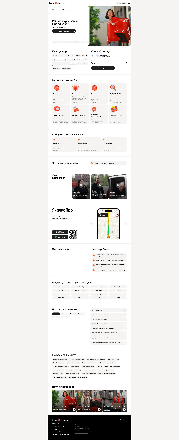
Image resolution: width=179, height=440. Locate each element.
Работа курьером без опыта (89, 363)
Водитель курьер (75, 366)
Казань (61, 290)
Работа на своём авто (58, 370)
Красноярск (118, 290)
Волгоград (118, 297)
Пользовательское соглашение (82, 428)
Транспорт (73, 314)
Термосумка (81, 314)
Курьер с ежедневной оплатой (61, 366)
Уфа (80, 294)
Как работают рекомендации (81, 432)
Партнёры (77, 426)
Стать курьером (121, 3)
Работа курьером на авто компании (96, 359)
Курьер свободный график (73, 363)
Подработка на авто (58, 373)
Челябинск (99, 290)
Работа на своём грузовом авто (105, 370)
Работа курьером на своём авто (77, 359)
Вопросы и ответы (84, 42)
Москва (61, 287)
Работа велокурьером (102, 366)
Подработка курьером (58, 363)
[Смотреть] (81, 186)
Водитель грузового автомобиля (106, 373)
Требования (65, 314)
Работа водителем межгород (73, 370)
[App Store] (60, 232)
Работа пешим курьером (88, 366)
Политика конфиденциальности (82, 430)
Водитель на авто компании (60, 377)
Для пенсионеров (82, 377)
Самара (61, 294)
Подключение (64, 42)
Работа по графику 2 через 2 (72, 373)
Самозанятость (65, 317)
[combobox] (60, 55)
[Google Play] (60, 237)
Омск (117, 294)
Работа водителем (115, 366)
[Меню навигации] (129, 3)
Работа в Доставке (57, 9)
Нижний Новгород (80, 290)
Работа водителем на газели (89, 373)
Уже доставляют (74, 42)
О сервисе (56, 314)
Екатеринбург (117, 287)
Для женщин (72, 377)
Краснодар (61, 297)
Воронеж (80, 297)
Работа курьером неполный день (107, 363)
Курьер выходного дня (113, 359)
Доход (56, 317)
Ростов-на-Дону (99, 294)
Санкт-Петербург (80, 287)
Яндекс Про (56, 42)
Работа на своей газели (89, 370)
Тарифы (76, 424)
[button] (109, 310)
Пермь (99, 297)
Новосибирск (99, 287)
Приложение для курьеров (60, 359)
